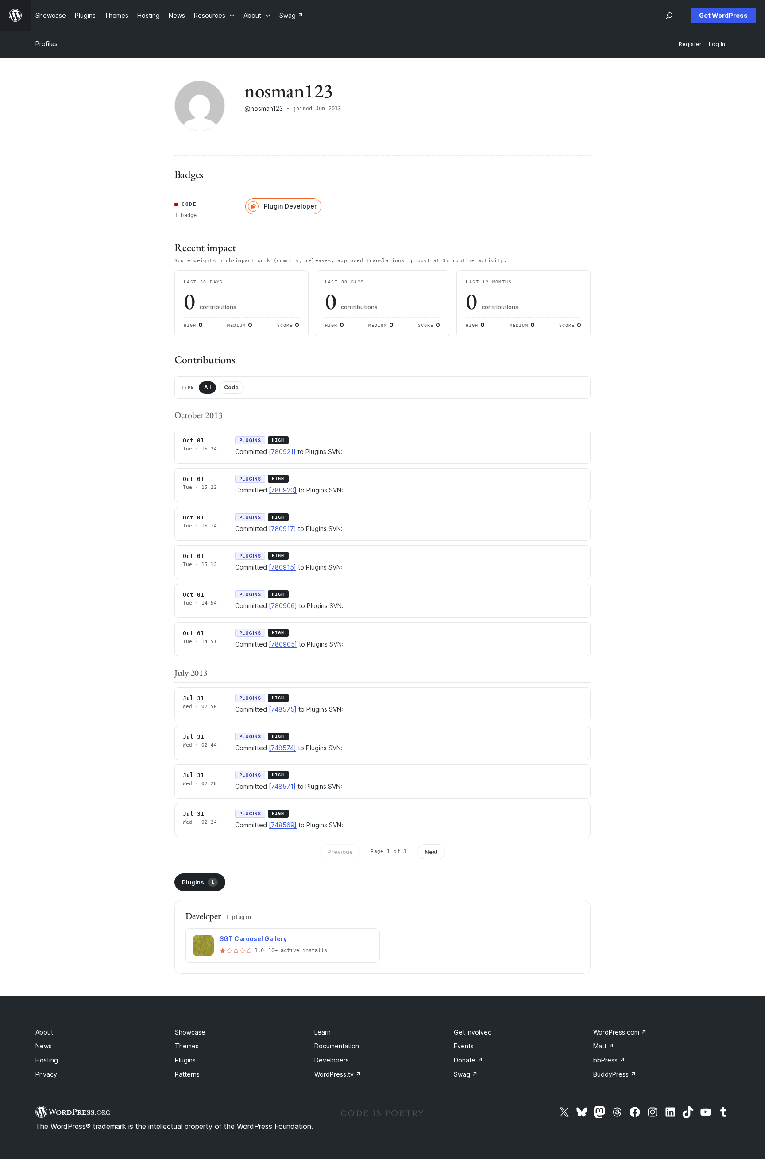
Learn (322, 1032)
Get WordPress (723, 15)
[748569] (283, 825)
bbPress (609, 1060)
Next (431, 851)
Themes (187, 1046)
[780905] (283, 644)
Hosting (46, 1060)
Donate (468, 1060)
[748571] (282, 786)
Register (690, 44)
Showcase (190, 1032)
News (43, 1046)
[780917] (282, 528)
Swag (466, 1074)
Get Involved (473, 1032)
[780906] (283, 605)
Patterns (187, 1074)
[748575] (283, 709)
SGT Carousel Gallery (253, 938)
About (44, 1032)
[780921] (282, 451)
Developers (331, 1060)
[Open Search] (669, 15)
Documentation (336, 1046)
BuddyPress (614, 1074)
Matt (603, 1046)
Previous (340, 851)
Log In (717, 44)
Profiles (46, 43)
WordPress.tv (337, 1074)
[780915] (282, 567)
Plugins (198, 882)
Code (231, 387)
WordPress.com (620, 1032)
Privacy (46, 1074)
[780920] (283, 490)
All (207, 387)
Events (464, 1046)
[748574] (282, 748)
